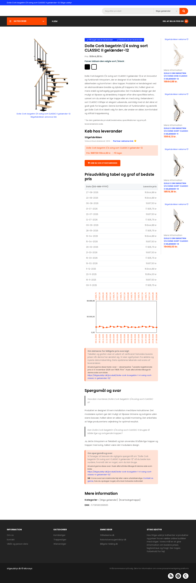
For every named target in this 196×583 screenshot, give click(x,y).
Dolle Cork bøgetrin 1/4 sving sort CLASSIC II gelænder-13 (176, 186)
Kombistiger (59, 535)
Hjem (54, 21)
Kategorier (20, 21)
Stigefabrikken (93, 137)
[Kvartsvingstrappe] (129, 500)
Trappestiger (60, 539)
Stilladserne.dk (107, 535)
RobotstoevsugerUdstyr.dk (113, 539)
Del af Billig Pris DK (173, 21)
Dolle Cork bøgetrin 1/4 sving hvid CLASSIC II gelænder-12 (176, 76)
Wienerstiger (60, 543)
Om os (10, 535)
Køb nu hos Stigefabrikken (104, 163)
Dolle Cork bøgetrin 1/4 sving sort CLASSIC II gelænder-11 (176, 131)
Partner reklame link (123, 141)
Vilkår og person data (17, 543)
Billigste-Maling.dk (109, 543)
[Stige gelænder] (109, 500)
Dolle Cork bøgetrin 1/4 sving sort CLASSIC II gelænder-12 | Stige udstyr (39, 2)
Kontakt (11, 539)
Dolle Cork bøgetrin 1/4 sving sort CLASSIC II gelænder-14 (176, 241)
